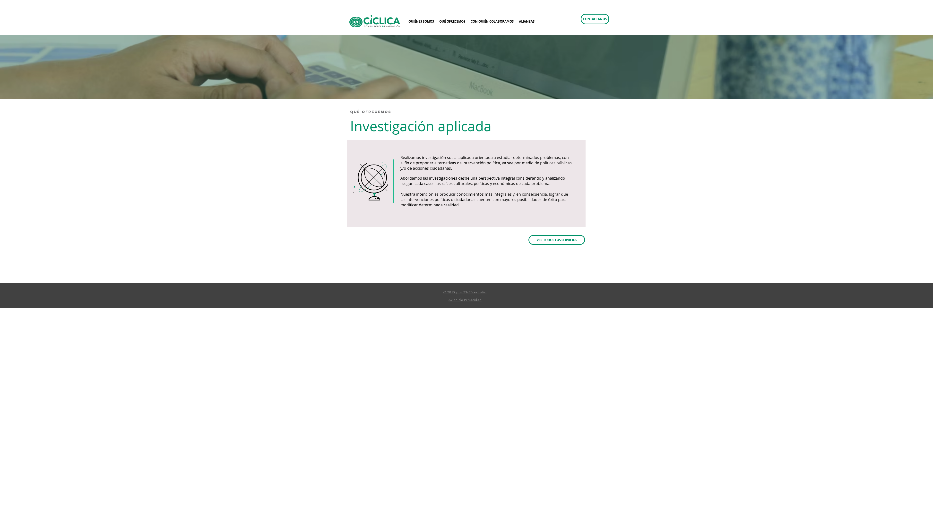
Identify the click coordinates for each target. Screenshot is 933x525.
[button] (595, 19)
